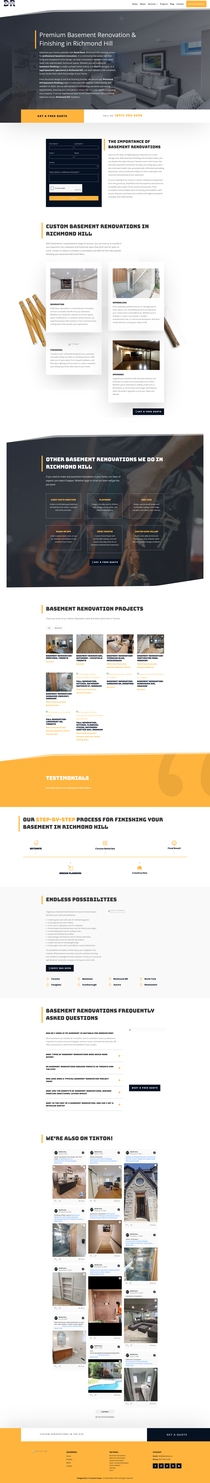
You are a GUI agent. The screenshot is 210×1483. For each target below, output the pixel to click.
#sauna (80, 1219)
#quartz (66, 1219)
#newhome (151, 1157)
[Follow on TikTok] (167, 1465)
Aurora (117, 984)
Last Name (78, 144)
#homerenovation (113, 1216)
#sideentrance (95, 1270)
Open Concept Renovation (119, 1463)
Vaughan (56, 984)
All (49, 628)
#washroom (151, 1159)
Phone (76, 153)
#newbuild (130, 1157)
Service (51, 162)
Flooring (49, 734)
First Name (54, 144)
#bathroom (142, 1159)
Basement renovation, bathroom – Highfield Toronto (89, 658)
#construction (59, 1161)
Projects (164, 4)
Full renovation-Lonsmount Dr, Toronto (56, 721)
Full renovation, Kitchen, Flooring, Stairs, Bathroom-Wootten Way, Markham (89, 726)
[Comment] (59, 1201)
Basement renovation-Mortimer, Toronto (59, 657)
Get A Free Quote (52, 116)
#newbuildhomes (140, 1157)
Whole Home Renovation (117, 664)
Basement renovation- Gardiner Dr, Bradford (120, 682)
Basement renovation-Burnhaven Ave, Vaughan (150, 683)
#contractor (103, 1161)
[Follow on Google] (173, 1465)
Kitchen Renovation (116, 1460)
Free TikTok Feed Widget (106, 1417)
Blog (172, 4)
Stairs (57, 705)
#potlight (74, 1217)
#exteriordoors (114, 1270)
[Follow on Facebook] (155, 1465)
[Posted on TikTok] (83, 1152)
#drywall (136, 1161)
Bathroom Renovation (117, 1458)
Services (152, 4)
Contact (180, 4)
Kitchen (127, 667)
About (143, 4)
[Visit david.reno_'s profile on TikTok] (56, 1152)
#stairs (134, 1159)
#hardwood (58, 1219)
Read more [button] (58, 1163)
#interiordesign (70, 1161)
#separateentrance (97, 1274)
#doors (107, 1272)
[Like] (91, 1201)
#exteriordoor (95, 1272)
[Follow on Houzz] (178, 1465)
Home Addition (114, 1465)
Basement (58, 628)
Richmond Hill (120, 978)
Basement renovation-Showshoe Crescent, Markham (59, 696)
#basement (94, 1216)
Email (52, 153)
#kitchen (129, 1159)
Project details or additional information (64, 172)
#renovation (94, 1161)
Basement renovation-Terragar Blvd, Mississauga (120, 658)
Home (135, 4)
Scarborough (89, 984)
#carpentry (112, 1161)
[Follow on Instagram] (161, 1465)
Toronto (55, 978)
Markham (87, 978)
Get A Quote (177, 1434)
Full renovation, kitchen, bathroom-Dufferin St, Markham (89, 683)
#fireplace (102, 1216)
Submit (73, 198)
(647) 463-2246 (129, 115)
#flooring (129, 1161)
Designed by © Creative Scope (89, 1478)
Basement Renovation (117, 1456)
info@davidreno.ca (65, 1159)
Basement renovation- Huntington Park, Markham (150, 658)
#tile (64, 1217)
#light (69, 1217)
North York (150, 978)
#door (103, 1272)
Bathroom (119, 667)
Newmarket (150, 984)
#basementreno (96, 1218)
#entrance (105, 1270)
